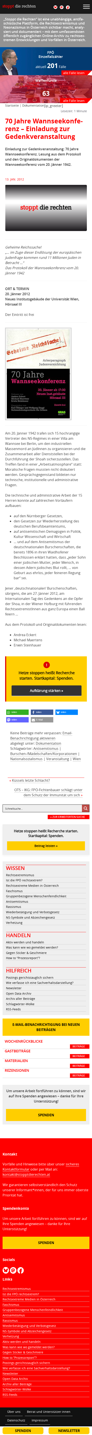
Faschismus (14, 891)
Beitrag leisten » (46, 846)
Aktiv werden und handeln (25, 942)
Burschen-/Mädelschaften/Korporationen (43, 753)
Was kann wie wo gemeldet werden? (32, 947)
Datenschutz (16, 1420)
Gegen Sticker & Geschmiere (26, 953)
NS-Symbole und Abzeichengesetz (30, 917)
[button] (17, 712)
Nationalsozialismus (26, 758)
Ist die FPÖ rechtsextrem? (24, 880)
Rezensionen (45, 1072)
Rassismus (13, 907)
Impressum (40, 1420)
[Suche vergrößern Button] (85, 808)
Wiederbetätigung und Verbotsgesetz (32, 912)
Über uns (14, 1412)
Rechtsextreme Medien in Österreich (32, 886)
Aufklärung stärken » (46, 690)
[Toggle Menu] (86, 7)
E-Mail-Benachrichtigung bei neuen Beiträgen (46, 1027)
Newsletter (14, 988)
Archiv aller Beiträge (20, 999)
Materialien (45, 1063)
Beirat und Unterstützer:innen (48, 1412)
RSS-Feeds (13, 1009)
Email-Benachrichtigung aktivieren (41, 736)
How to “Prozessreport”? (23, 958)
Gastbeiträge (45, 1053)
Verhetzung (14, 923)
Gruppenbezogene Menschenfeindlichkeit (36, 896)
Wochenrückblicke (45, 1043)
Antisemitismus (45, 748)
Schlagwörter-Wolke (20, 1004)
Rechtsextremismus (20, 875)
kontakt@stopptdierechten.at (26, 1174)
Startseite (12, 105)
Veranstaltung (57, 758)
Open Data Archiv (18, 993)
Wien (77, 758)
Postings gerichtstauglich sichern (29, 977)
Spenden (46, 1115)
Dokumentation (33, 105)
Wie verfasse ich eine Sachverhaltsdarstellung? (39, 983)
